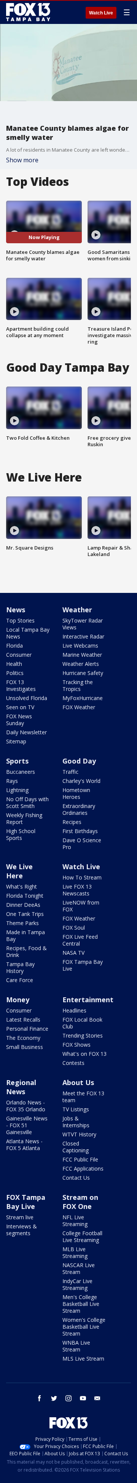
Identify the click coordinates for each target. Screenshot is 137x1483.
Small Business (24, 1046)
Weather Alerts (80, 663)
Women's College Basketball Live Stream (83, 1326)
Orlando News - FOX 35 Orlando (25, 1106)
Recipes (71, 821)
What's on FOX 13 (84, 1053)
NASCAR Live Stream (78, 1268)
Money (17, 999)
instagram (68, 1398)
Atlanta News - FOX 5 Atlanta (24, 1145)
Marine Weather (82, 654)
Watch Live (101, 13)
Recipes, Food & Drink (26, 951)
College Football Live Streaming (82, 1236)
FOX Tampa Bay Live (82, 965)
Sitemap (16, 741)
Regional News (21, 1087)
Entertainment (87, 999)
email (97, 1398)
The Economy (23, 1037)
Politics (15, 673)
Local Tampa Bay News (27, 633)
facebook (39, 1398)
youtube (83, 1398)
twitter (54, 1398)
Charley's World (81, 780)
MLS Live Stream (83, 1358)
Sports (17, 760)
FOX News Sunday (19, 720)
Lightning (17, 790)
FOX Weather (78, 707)
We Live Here (19, 871)
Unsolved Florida (26, 698)
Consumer (19, 654)
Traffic (70, 771)
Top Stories (20, 620)
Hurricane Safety (82, 673)
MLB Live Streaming (75, 1252)
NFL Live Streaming (75, 1221)
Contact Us (76, 1177)
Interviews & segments (21, 1230)
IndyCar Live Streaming (77, 1284)
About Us (78, 1082)
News (15, 609)
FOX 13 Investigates (21, 685)
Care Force (19, 980)
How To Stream (82, 877)
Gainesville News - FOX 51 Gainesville (27, 1125)
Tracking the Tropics (77, 685)
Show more (22, 160)
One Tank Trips (25, 913)
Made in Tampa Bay (25, 935)
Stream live (19, 1217)
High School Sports (20, 834)
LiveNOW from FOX (80, 906)
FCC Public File (80, 1159)
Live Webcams (80, 645)
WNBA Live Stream (76, 1346)
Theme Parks (22, 923)
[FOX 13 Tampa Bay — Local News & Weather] (28, 12)
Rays (12, 780)
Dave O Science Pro (81, 844)
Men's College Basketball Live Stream (80, 1303)
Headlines (74, 1010)
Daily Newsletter (26, 732)
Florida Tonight (24, 895)
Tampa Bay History (20, 967)
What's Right (21, 886)
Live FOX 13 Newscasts (77, 890)
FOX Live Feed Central (80, 940)
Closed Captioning (75, 1147)
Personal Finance (27, 1028)
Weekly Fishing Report (24, 818)
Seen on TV (20, 707)
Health (14, 663)
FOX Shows (76, 1044)
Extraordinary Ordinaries (78, 809)
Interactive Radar (83, 636)
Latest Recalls (23, 1019)
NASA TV (73, 952)
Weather (77, 609)
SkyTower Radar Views (82, 624)
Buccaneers (20, 771)
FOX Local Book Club (82, 1023)
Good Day (79, 760)
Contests (73, 1062)
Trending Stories (82, 1035)
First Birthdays (80, 831)
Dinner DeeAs (23, 904)
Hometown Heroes (76, 793)
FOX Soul (73, 927)
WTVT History (79, 1134)
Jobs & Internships (75, 1122)
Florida (14, 645)
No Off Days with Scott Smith (27, 802)
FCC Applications (83, 1168)
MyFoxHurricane (82, 698)
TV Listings (75, 1109)
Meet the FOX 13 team (83, 1097)
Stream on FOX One (80, 1202)
